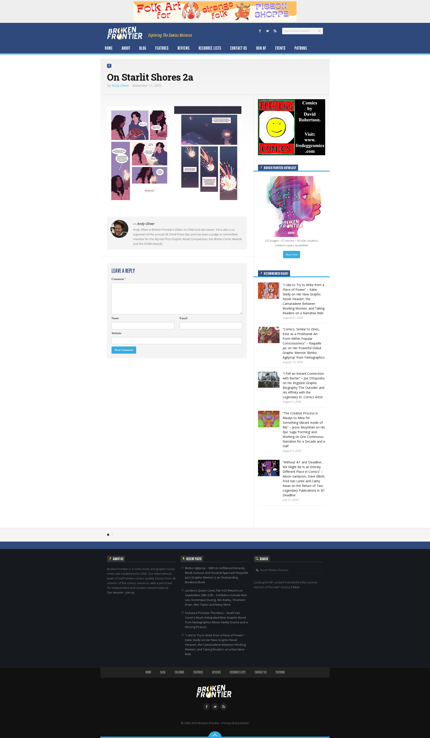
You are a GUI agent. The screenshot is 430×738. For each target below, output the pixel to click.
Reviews (184, 48)
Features (162, 48)
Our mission (115, 592)
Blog (142, 48)
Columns (179, 672)
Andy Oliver (120, 85)
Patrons (301, 48)
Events (280, 48)
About (126, 48)
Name (115, 318)
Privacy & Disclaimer (235, 723)
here (296, 587)
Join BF (261, 48)
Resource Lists (210, 48)
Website (116, 333)
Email (183, 318)
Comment (119, 279)
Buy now (291, 254)
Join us (130, 592)
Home (109, 48)
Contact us (238, 48)
